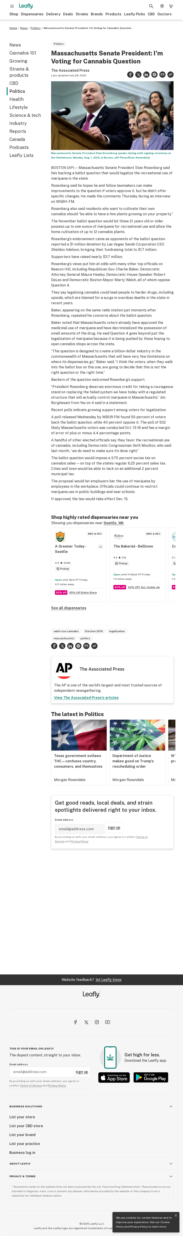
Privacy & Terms (22, 1176)
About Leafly (20, 1163)
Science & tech (25, 115)
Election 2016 (94, 631)
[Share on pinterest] (154, 74)
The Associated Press (70, 70)
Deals (68, 14)
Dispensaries (32, 14)
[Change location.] (162, 6)
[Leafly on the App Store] (114, 1077)
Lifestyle (18, 107)
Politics (36, 28)
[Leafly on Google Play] (150, 1077)
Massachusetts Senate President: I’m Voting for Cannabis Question (87, 28)
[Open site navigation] (12, 6)
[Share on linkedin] (146, 74)
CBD (151, 14)
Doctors (165, 14)
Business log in (22, 1153)
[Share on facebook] (130, 74)
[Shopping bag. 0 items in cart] (171, 6)
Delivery (53, 14)
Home (13, 28)
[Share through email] (162, 74)
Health (16, 99)
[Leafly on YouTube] (107, 1022)
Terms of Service (31, 1085)
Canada (17, 139)
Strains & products (19, 72)
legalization (117, 631)
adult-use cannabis (66, 631)
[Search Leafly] (151, 6)
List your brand (22, 1135)
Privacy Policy (139, 1226)
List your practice (24, 1144)
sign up (114, 827)
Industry (18, 123)
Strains (82, 14)
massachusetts (64, 638)
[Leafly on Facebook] (75, 1022)
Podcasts (19, 147)
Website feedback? (91, 980)
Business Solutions (25, 1106)
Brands (97, 14)
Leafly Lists (21, 155)
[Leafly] (26, 6)
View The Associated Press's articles (86, 698)
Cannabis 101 (22, 53)
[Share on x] (138, 74)
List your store (22, 1117)
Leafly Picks (134, 14)
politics (85, 638)
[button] (170, 74)
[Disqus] (112, 911)
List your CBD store (26, 1126)
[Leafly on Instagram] (97, 1022)
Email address (64, 819)
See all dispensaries (68, 608)
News (24, 28)
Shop (13, 14)
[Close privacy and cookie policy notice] (176, 1215)
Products (113, 14)
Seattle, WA (114, 523)
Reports (17, 131)
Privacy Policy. (57, 1085)
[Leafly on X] (86, 1022)
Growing (18, 61)
